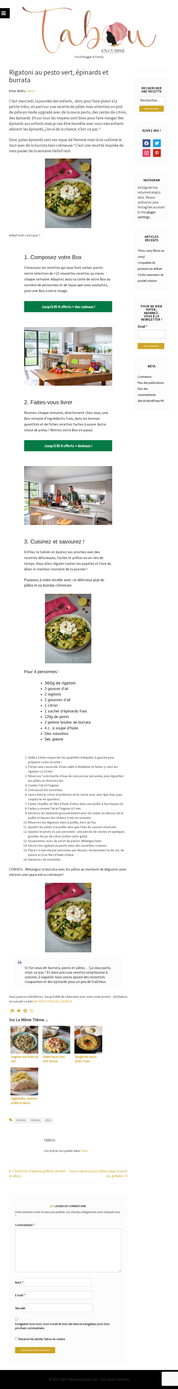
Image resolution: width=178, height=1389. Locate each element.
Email (142, 326)
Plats (84, 1151)
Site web (20, 1308)
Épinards (21, 1120)
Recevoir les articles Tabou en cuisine (41, 1339)
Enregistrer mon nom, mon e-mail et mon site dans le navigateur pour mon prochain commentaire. (62, 1326)
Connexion (145, 377)
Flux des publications (151, 383)
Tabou (31, 91)
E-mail (20, 1295)
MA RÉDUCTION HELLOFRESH (53, 1001)
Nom (19, 1282)
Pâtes (48, 1120)
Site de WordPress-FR (151, 401)
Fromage (35, 1120)
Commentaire (24, 1225)
